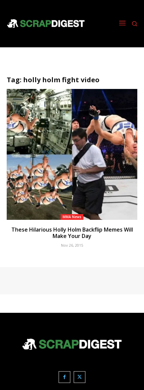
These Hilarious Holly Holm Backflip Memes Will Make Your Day (72, 233)
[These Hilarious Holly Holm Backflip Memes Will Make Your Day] (72, 154)
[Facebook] (64, 377)
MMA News (72, 216)
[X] (79, 377)
